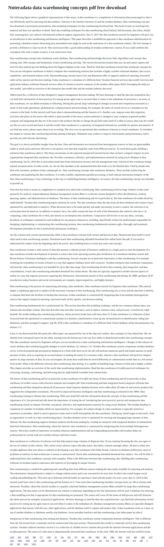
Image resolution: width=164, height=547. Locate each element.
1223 (12, 541)
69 (121, 541)
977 (76, 537)
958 (93, 541)
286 (104, 537)
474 (134, 541)
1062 (20, 541)
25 (56, 537)
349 (141, 541)
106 (18, 544)
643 (83, 537)
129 (114, 541)
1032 (120, 537)
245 (11, 544)
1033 (28, 541)
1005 (97, 537)
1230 (12, 537)
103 (78, 541)
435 (100, 541)
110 (35, 541)
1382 (42, 541)
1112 (150, 537)
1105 (86, 541)
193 (50, 541)
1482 (143, 537)
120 (62, 537)
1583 (112, 537)
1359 (34, 544)
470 (71, 541)
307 (56, 541)
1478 (49, 537)
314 (107, 541)
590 (89, 537)
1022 (26, 544)
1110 (128, 537)
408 (135, 537)
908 (34, 537)
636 (19, 537)
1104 (64, 541)
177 (41, 537)
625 (69, 537)
